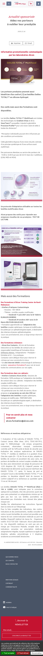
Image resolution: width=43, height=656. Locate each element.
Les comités (10, 560)
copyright (9, 583)
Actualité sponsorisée (22, 16)
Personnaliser (37, 653)
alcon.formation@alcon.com (19, 421)
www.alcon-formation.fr (17, 365)
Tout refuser (24, 653)
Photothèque (11, 607)
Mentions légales (12, 579)
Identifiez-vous (38, 3)
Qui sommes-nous (12, 557)
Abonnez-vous (30, 3)
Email (30, 43)
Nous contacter (12, 564)
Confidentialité (11, 587)
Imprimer (17, 43)
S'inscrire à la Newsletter (21, 635)
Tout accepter (8, 653)
